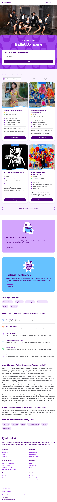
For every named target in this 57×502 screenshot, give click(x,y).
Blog (3, 454)
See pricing (10, 247)
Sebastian (44, 424)
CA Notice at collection (8, 493)
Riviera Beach (6, 428)
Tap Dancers (14, 306)
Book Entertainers (7, 75)
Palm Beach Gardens (33, 424)
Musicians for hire (7, 467)
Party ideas (32, 454)
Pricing (4, 478)
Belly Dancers (19, 302)
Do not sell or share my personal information (14, 495)
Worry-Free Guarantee (14, 280)
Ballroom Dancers (7, 302)
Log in (31, 467)
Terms (3, 491)
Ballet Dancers (26, 75)
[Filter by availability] (13, 79)
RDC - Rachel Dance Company (14, 172)
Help (30, 463)
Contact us (32, 465)
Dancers (5, 306)
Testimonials (6, 480)
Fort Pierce (6, 424)
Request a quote (34, 456)
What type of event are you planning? (16, 52)
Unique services (34, 478)
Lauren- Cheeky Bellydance (13, 110)
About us (5, 452)
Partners (4, 456)
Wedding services (34, 480)
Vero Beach (15, 424)
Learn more (10, 286)
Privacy (9, 491)
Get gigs (4, 476)
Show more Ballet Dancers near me (28, 208)
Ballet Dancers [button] (28, 44)
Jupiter (23, 424)
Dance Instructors (42, 302)
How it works (33, 452)
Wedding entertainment (9, 469)
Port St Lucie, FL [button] (29, 41)
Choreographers (30, 302)
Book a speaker (6, 465)
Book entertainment (8, 463)
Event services (33, 476)
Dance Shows (17, 75)
